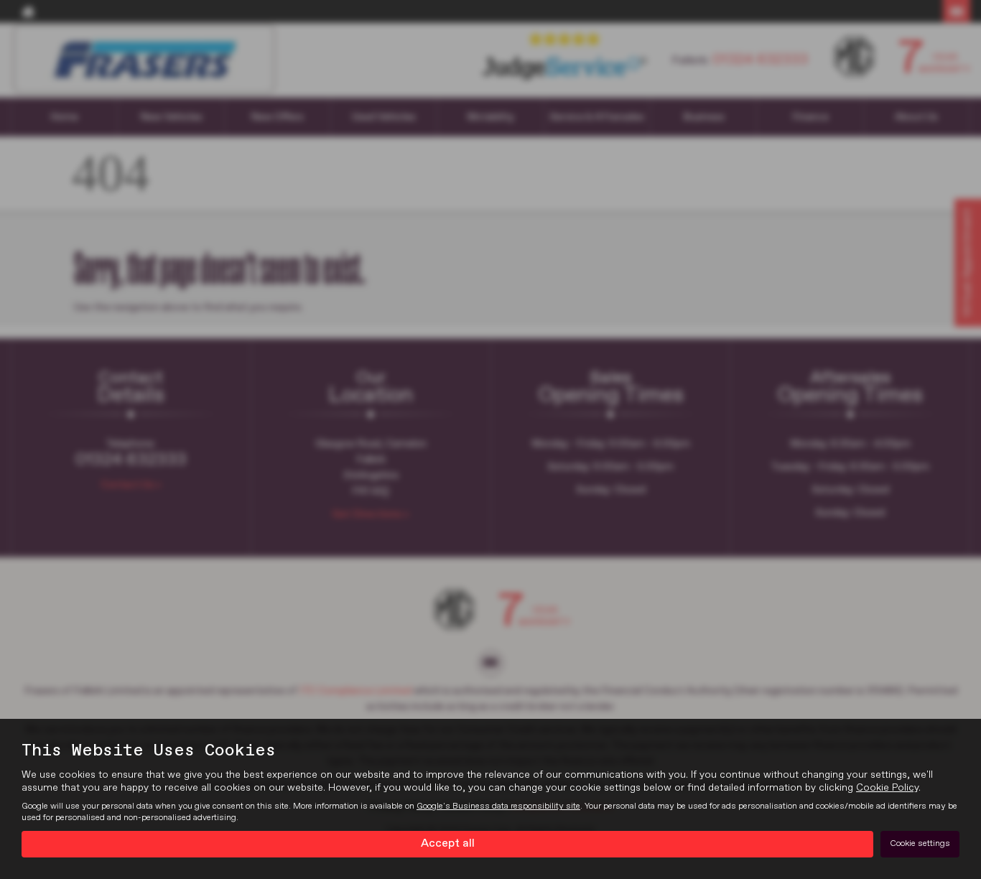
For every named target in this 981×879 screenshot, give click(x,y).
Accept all (448, 844)
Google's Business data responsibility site (498, 806)
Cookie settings (920, 844)
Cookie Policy (887, 788)
